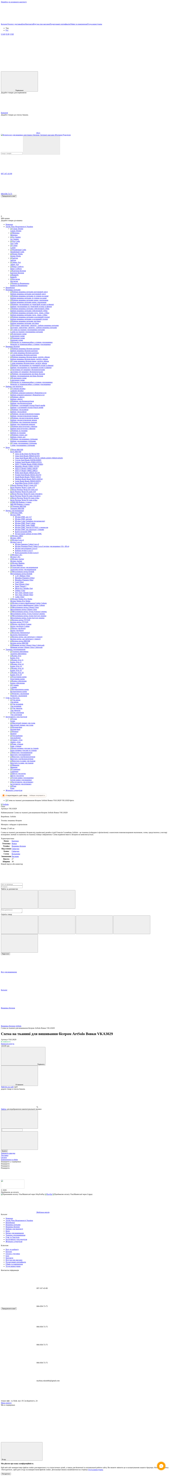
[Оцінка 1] (19, 924)
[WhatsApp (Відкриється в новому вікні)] (88, 52)
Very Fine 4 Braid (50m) (24, 595)
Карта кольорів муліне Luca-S (26, 553)
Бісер (8, 447)
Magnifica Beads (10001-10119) (27, 466)
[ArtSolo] (5, 804)
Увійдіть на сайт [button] (7, 1087)
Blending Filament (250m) (25, 578)
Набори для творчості (14, 386)
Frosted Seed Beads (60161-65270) (28, 475)
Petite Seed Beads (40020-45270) (27, 473)
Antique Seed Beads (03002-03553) (28, 462)
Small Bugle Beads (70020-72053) (28, 477)
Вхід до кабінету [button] (12, 1249)
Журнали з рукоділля (14, 790)
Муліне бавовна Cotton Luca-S (27, 544)
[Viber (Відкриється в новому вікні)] (18, 52)
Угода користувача (94, 24)
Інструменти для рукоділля (16, 717)
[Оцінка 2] (56, 924)
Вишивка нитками (13, 290)
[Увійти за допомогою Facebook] (19, 899)
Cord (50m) (19, 582)
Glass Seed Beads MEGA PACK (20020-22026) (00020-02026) (39, 458)
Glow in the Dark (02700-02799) (27, 454)
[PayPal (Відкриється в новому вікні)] (48, 1194)
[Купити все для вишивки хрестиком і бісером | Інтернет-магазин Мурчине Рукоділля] (12, 1188)
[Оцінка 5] (19, 943)
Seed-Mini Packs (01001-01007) (27, 483)
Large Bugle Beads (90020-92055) (28, 481)
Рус (7, 30)
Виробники (10, 288)
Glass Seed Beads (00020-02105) (27, 456)
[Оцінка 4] (131, 924)
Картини (15, 841)
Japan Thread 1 (20, 586)
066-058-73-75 (6, 194)
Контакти (29, 24)
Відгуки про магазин (41, 24)
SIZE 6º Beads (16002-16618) (26, 468)
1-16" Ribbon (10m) (22, 576)
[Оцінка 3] (94, 924)
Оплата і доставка (14, 24)
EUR (7, 34)
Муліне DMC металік (23, 519)
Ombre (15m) (20, 590)
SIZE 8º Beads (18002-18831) (26, 471)
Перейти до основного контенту (14, 2)
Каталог (4, 24)
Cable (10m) (19, 597)
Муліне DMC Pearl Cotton (25, 523)
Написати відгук (7, 1044)
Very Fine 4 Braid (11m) (24, 593)
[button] (86, 14)
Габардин (15, 849)
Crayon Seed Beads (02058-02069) (28, 460)
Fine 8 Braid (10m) (22, 584)
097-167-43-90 (6, 174)
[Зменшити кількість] (19, 1119)
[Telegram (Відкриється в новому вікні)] (53, 52)
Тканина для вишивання (15, 649)
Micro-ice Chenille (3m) (24, 588)
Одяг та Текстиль (12, 698)
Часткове (15, 856)
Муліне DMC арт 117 (23, 517)
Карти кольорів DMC (23, 532)
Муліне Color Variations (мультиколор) (30, 521)
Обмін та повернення (78, 24)
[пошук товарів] (41, 145)
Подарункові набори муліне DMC (28, 534)
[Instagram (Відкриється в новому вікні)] (123, 52)
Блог (23, 24)
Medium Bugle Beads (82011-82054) (29, 479)
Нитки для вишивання (15, 511)
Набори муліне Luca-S (24, 551)
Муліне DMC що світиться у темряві (29, 529)
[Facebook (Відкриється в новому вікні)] (18, 70)
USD (12, 34)
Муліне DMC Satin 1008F (25, 525)
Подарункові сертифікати (60, 24)
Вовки (14, 844)
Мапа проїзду (6, 1403)
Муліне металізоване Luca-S (26, 548)
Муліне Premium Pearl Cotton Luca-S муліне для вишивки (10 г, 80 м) (42, 546)
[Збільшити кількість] (19, 1140)
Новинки (9, 224)
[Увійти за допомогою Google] (56, 899)
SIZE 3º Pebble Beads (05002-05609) (29, 464)
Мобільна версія (42, 1212)
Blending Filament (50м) (24, 580)
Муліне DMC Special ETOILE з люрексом (31, 527)
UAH (3, 34)
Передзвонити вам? (9, 196)
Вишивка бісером (13, 346)
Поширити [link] (5, 1164)
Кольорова (16, 854)
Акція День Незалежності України (19, 227)
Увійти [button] (3, 1109)
